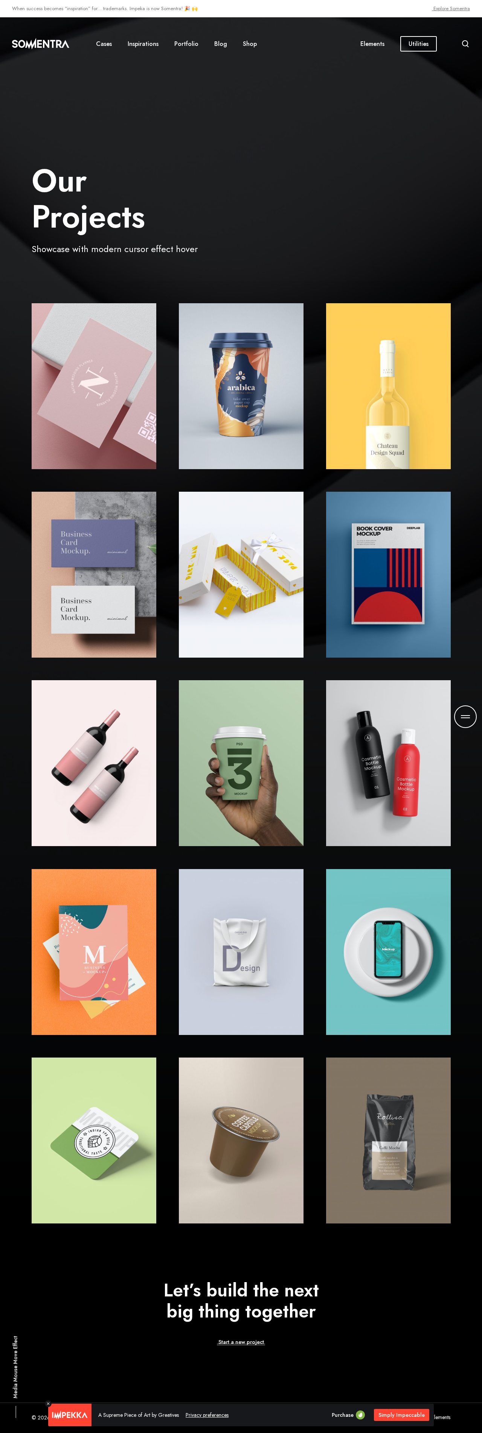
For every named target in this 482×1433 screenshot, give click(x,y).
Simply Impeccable (401, 1415)
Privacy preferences (207, 1415)
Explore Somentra (451, 8)
